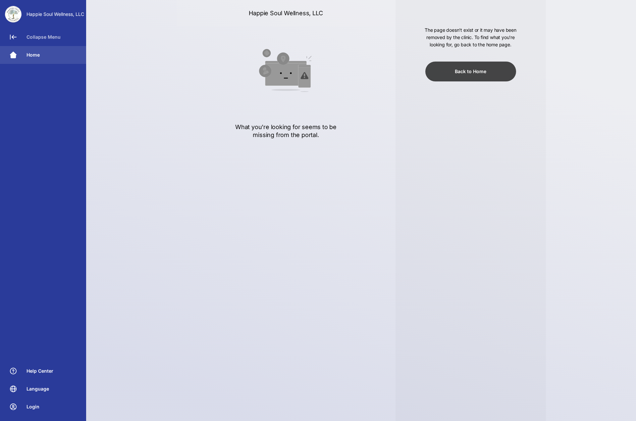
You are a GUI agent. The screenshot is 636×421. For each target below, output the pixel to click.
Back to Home (470, 71)
